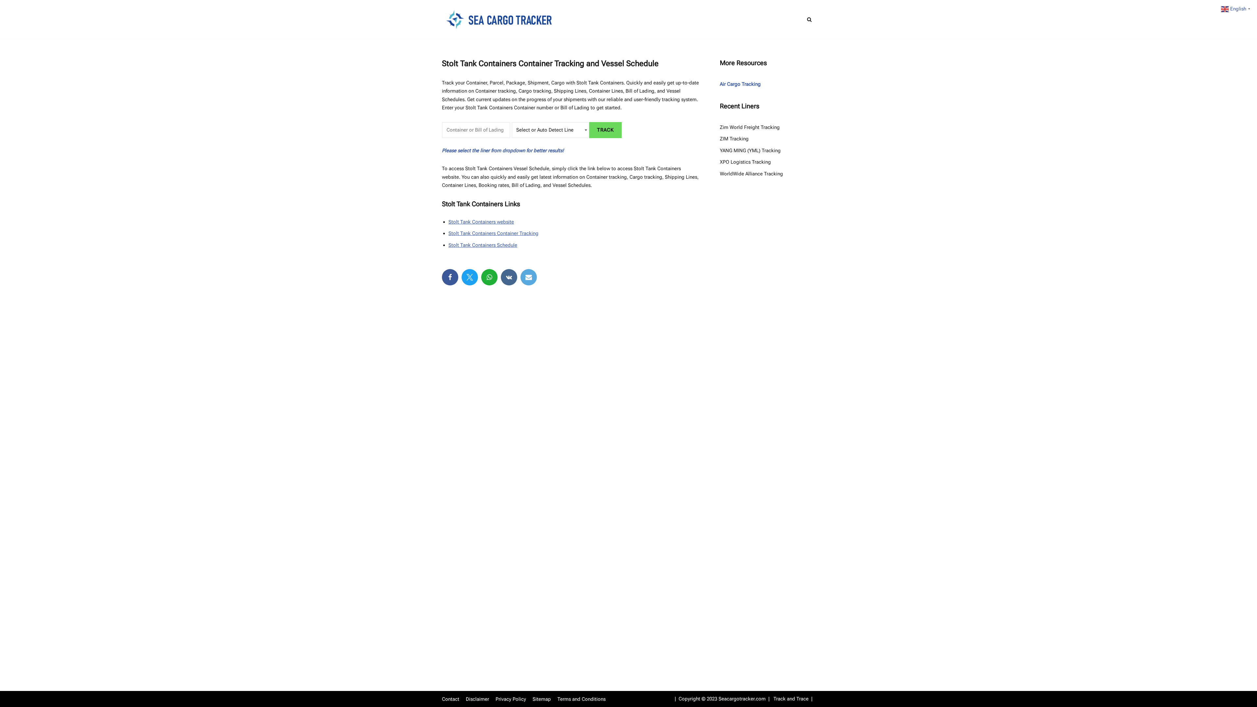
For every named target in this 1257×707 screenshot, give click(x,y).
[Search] (809, 19)
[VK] (509, 277)
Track (605, 130)
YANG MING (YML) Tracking (750, 151)
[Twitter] (470, 277)
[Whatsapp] (489, 277)
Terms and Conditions (581, 699)
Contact (450, 699)
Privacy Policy (511, 699)
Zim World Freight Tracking (750, 127)
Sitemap (542, 699)
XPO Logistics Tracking (745, 162)
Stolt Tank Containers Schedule (482, 245)
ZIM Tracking (734, 139)
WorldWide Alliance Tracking (751, 174)
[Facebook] (450, 277)
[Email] (528, 277)
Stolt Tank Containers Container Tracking (493, 233)
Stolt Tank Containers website (481, 222)
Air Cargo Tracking (740, 84)
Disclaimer (477, 699)
